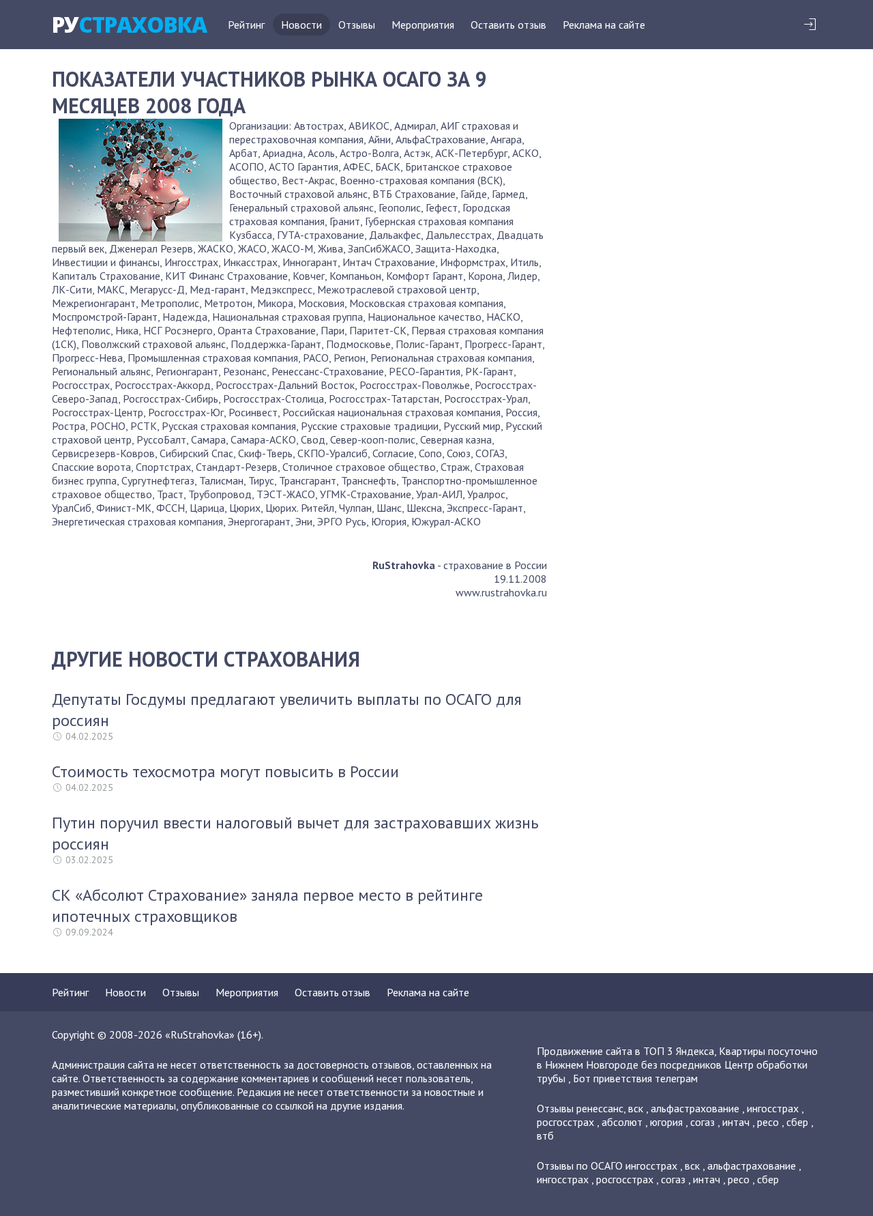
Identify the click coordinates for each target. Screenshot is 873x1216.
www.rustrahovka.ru (501, 592)
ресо (768, 1122)
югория (666, 1122)
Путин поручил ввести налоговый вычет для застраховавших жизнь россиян (295, 833)
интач (736, 1122)
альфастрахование (695, 1108)
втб (545, 1135)
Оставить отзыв (508, 24)
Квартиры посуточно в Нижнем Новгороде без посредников (677, 1057)
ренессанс (599, 1108)
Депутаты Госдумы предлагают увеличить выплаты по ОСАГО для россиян (287, 710)
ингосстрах (773, 1108)
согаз (702, 1122)
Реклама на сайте (604, 24)
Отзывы (356, 24)
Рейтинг (246, 24)
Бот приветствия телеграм (635, 1078)
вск (635, 1108)
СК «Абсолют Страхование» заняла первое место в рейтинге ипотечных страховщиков (267, 905)
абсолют (622, 1122)
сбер (797, 1122)
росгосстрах (565, 1122)
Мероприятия (422, 24)
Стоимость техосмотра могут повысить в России (225, 771)
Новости (301, 24)
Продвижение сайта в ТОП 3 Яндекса (625, 1051)
